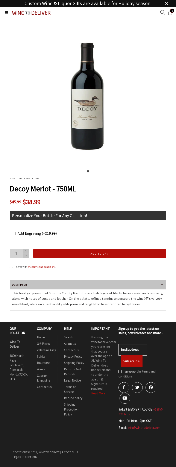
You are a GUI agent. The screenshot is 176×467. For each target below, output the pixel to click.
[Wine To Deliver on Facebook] (123, 387)
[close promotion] (166, 3)
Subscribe (131, 361)
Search (68, 337)
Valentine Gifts (46, 350)
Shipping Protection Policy (71, 409)
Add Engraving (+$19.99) (37, 233)
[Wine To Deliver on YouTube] (125, 398)
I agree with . (35, 266)
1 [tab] (88, 171)
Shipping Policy (74, 363)
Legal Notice (72, 380)
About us (70, 344)
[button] (26, 256)
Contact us (44, 387)
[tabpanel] (88, 96)
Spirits (41, 356)
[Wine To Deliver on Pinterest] (151, 387)
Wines (41, 369)
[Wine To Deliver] (31, 13)
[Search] (162, 12)
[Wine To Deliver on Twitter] (137, 387)
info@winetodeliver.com (144, 428)
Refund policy (73, 398)
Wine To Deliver (49, 452)
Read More (98, 393)
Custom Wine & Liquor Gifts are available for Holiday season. (88, 3)
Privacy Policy (73, 356)
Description (19, 284)
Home (41, 337)
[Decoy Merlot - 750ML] (88, 96)
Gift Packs (43, 344)
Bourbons (43, 363)
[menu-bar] (6, 12)
